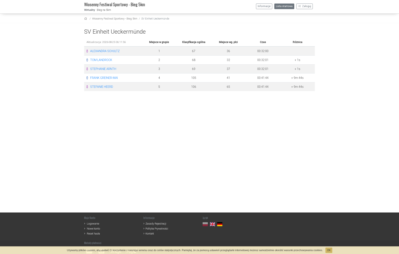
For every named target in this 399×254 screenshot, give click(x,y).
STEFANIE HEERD (101, 86)
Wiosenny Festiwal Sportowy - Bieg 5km (114, 18)
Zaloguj (306, 6)
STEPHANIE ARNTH (103, 69)
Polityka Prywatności (156, 228)
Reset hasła (93, 233)
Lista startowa (284, 6)
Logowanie (93, 223)
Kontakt (149, 233)
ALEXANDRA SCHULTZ (105, 51)
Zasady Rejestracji (155, 223)
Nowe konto (93, 228)
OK (329, 250)
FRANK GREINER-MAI (104, 77)
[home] (86, 18)
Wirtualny (89, 9)
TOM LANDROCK (101, 60)
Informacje (264, 6)
